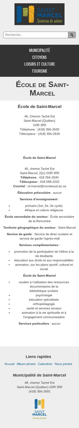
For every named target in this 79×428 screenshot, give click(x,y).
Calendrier (45, 364)
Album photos (26, 364)
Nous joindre (63, 364)
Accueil (9, 364)
